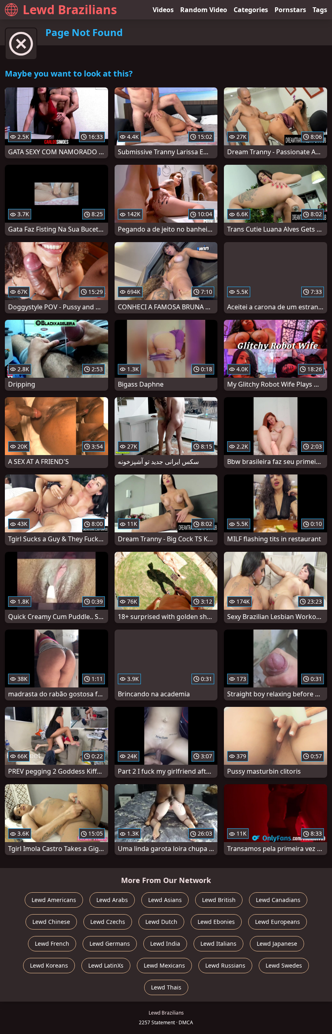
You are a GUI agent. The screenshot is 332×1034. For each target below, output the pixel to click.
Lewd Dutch (161, 921)
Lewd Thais (166, 987)
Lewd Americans (54, 900)
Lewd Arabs (112, 900)
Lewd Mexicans (164, 965)
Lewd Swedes (284, 965)
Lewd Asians (165, 900)
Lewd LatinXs (105, 965)
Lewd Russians (225, 965)
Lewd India (165, 943)
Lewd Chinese (51, 921)
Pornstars (290, 9)
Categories (251, 9)
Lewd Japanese (277, 943)
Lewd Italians (218, 943)
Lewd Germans (109, 943)
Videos (163, 9)
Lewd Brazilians (70, 9)
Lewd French (52, 943)
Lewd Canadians (278, 900)
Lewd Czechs (107, 921)
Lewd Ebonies (216, 921)
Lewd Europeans (277, 921)
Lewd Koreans (49, 965)
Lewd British (219, 900)
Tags (320, 9)
